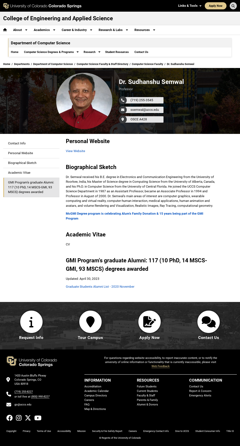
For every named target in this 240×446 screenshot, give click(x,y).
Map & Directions (95, 409)
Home (14, 52)
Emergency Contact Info (156, 431)
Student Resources (117, 52)
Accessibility (64, 431)
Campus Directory (95, 395)
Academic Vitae (19, 172)
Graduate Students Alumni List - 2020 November (100, 286)
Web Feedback (161, 366)
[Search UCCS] (233, 5)
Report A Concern (200, 391)
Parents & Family (147, 400)
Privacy (26, 431)
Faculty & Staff (146, 395)
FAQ (86, 404)
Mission (81, 431)
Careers (89, 400)
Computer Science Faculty (147, 64)
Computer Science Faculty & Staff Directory (102, 64)
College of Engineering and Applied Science (58, 18)
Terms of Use (44, 431)
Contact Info (17, 143)
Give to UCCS (182, 431)
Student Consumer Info (207, 431)
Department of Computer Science (53, 64)
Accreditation (92, 386)
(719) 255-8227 (23, 391)
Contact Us (141, 52)
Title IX (230, 431)
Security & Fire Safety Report (107, 431)
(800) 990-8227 (40, 396)
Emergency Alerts (200, 395)
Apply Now (215, 6)
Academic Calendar (96, 391)
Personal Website (20, 153)
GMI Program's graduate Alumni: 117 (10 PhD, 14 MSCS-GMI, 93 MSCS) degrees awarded (31, 187)
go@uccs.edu (22, 404)
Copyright (11, 431)
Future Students (147, 386)
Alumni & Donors (147, 404)
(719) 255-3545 (141, 100)
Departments (22, 64)
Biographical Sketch (22, 163)
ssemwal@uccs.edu (144, 110)
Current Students (147, 391)
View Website (75, 151)
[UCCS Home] (42, 6)
